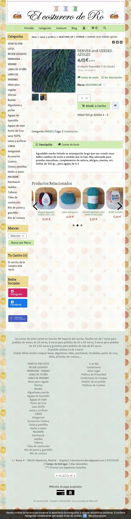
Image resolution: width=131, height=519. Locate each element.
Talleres (12, 192)
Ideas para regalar (14, 87)
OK (84, 515)
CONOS (11, 146)
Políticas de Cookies (93, 385)
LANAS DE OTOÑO (17, 69)
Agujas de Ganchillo (13, 118)
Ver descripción (113, 77)
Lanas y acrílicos (17, 141)
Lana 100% (14, 135)
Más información (97, 515)
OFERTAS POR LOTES (15, 46)
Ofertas (12, 94)
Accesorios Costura (14, 159)
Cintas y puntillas (17, 166)
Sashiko (12, 187)
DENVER (49, 131)
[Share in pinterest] (121, 42)
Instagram (16, 294)
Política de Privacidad (93, 374)
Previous (35, 206)
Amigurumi (14, 151)
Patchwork (14, 182)
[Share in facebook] (113, 42)
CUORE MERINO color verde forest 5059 (94, 213)
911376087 (113, 460)
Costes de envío (89, 77)
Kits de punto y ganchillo (16, 210)
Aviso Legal (94, 370)
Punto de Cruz (16, 130)
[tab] (44, 145)
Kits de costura (16, 217)
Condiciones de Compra (94, 378)
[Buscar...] (104, 28)
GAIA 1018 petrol (70, 212)
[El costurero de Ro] (65, 12)
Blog (74, 28)
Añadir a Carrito (95, 106)
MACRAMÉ (13, 176)
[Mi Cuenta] (84, 28)
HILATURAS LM (93, 84)
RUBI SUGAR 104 (117, 212)
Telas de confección (14, 200)
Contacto (61, 28)
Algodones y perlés (15, 108)
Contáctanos (94, 367)
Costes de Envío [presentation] (70, 144)
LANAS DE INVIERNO (13, 77)
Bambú (12, 100)
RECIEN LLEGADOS (17, 54)
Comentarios (70, 131)
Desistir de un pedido (94, 381)
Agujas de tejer (16, 125)
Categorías (45, 28)
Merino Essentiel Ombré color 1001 (46, 213)
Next (119, 206)
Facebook (16, 304)
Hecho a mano (16, 171)
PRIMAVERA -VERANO (15, 62)
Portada (29, 28)
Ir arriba (93, 363)
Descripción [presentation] (45, 144)
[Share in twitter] (117, 42)
